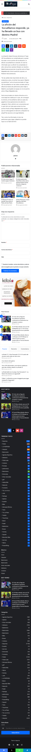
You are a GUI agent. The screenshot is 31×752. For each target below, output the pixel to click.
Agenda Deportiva (7, 455)
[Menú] (2, 5)
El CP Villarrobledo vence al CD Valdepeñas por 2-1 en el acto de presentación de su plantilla (20, 328)
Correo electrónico (7, 249)
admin (5, 38)
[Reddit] (24, 46)
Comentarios (25, 349)
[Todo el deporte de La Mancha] (10, 4)
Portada (4, 466)
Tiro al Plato (5, 512)
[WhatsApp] (3, 50)
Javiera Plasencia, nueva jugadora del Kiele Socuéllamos (22, 201)
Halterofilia (5, 482)
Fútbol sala (5, 460)
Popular (4, 349)
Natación (4, 485)
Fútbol (4, 444)
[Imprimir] (3, 138)
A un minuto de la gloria (8, 361)
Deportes (9, 17)
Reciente (14, 349)
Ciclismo (4, 463)
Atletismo (4, 457)
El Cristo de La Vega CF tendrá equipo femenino (8, 180)
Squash (4, 534)
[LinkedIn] (11, 46)
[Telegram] (7, 50)
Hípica (4, 542)
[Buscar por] (29, 5)
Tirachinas (5, 518)
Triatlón (4, 515)
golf (3, 479)
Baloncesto (5, 452)
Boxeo (4, 529)
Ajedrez (4, 499)
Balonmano (5, 471)
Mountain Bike (6, 537)
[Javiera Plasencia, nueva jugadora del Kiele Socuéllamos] (23, 194)
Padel (3, 523)
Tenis (3, 509)
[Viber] (11, 50)
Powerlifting (5, 545)
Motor (4, 520)
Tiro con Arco (6, 490)
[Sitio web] (15, 159)
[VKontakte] (22, 135)
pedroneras (5, 468)
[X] (7, 46)
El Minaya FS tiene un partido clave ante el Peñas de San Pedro (7, 201)
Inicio (4, 17)
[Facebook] (3, 46)
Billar (3, 504)
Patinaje (4, 496)
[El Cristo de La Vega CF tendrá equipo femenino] (8, 174)
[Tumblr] (15, 46)
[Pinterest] (20, 46)
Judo (3, 493)
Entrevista (5, 474)
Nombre (4, 242)
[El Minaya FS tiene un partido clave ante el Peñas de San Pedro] (8, 194)
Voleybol (4, 449)
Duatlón (4, 501)
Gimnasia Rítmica (7, 507)
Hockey (4, 531)
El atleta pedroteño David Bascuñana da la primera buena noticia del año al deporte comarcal (22, 182)
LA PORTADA (6, 446)
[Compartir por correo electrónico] (25, 135)
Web (2, 257)
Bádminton (5, 526)
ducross (4, 540)
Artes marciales (6, 477)
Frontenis (4, 488)
